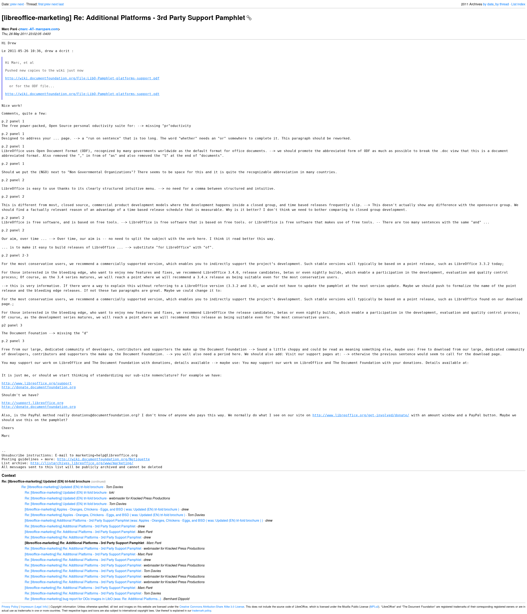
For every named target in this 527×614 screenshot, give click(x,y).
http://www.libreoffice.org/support (37, 383)
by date (488, 4)
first (40, 4)
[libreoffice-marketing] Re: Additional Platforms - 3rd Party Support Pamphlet (123, 17)
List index (518, 4)
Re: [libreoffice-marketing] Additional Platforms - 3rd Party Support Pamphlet (80, 526)
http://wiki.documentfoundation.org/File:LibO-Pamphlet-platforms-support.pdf (82, 78)
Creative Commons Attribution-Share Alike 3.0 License (212, 606)
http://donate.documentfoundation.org (39, 387)
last (61, 4)
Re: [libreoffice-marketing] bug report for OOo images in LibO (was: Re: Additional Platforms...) (93, 598)
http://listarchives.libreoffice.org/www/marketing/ (81, 463)
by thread (502, 4)
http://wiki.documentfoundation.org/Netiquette (103, 459)
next (20, 4)
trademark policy (201, 610)
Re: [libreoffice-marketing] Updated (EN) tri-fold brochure (62, 486)
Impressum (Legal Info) (34, 606)
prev (13, 4)
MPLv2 (374, 606)
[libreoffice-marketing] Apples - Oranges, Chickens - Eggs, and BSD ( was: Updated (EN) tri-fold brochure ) (102, 509)
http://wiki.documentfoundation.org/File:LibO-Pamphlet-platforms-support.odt (82, 94)
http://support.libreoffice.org (32, 403)
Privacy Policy (10, 606)
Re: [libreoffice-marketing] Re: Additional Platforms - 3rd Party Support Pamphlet (83, 537)
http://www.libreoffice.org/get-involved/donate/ (360, 415)
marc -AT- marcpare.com (39, 29)
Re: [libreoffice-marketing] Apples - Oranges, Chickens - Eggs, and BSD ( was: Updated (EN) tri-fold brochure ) (105, 514)
